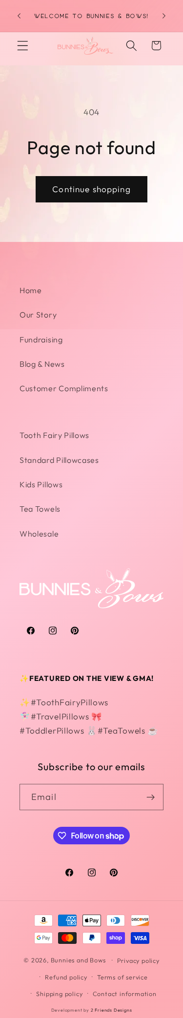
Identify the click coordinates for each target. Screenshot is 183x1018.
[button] (22, 45)
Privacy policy (138, 960)
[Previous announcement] (19, 16)
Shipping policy (59, 994)
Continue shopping (91, 189)
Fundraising (41, 339)
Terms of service (122, 977)
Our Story (38, 314)
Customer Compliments (64, 388)
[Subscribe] (150, 797)
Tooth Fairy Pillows (54, 435)
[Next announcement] (164, 16)
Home (31, 290)
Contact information (125, 994)
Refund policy (66, 977)
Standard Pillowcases (59, 460)
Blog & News (42, 364)
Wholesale (39, 534)
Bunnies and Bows (78, 960)
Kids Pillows (41, 484)
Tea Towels (40, 509)
